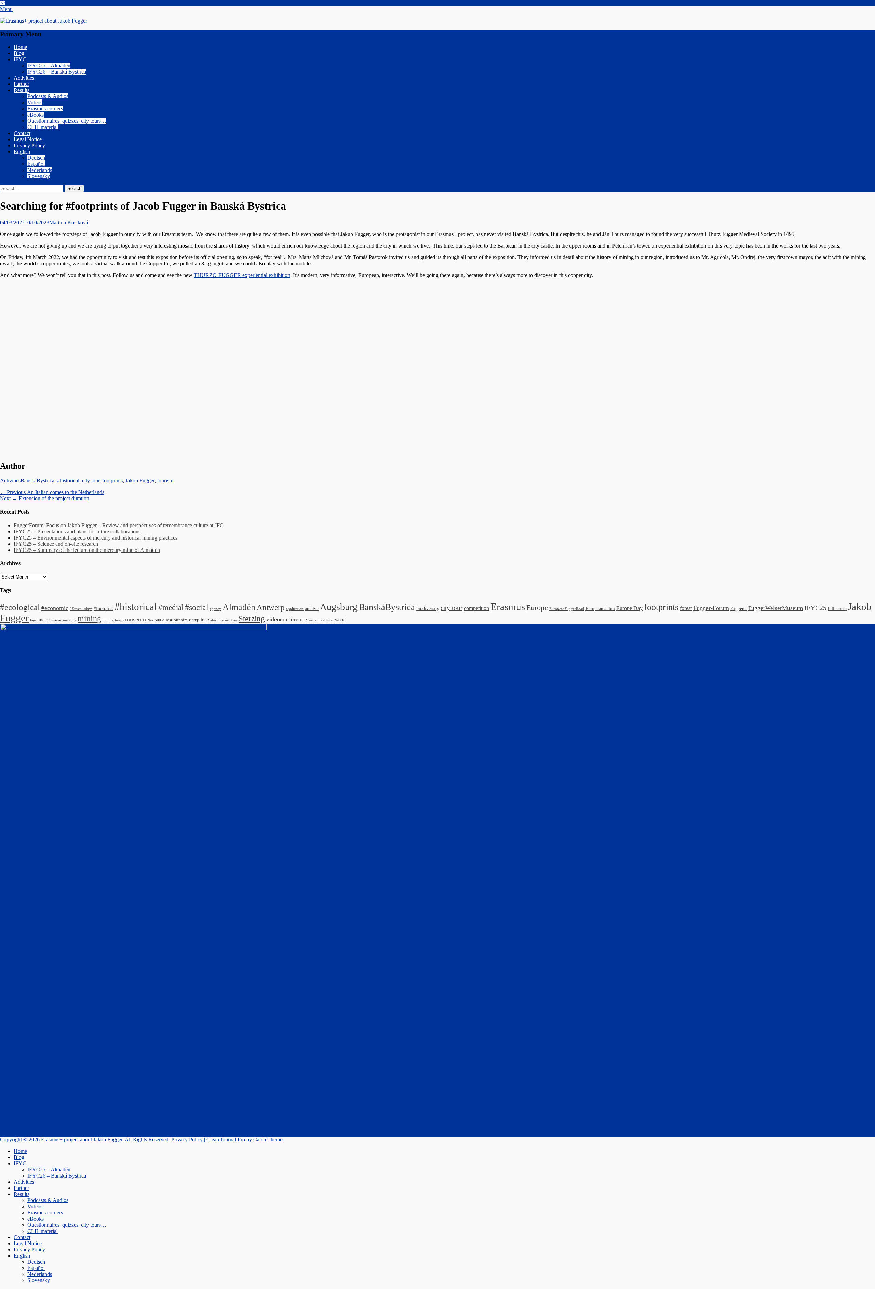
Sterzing (252, 618)
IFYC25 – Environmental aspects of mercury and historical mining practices (95, 538)
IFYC (20, 59)
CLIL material (42, 127)
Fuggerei (738, 608)
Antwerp (271, 607)
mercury (69, 620)
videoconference (286, 619)
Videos (34, 102)
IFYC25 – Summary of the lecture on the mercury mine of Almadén (87, 550)
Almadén (239, 607)
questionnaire (175, 619)
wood (340, 619)
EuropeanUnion (600, 608)
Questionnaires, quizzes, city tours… (66, 121)
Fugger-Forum (711, 607)
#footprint (103, 608)
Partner (21, 84)
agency (215, 609)
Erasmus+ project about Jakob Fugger (81, 1139)
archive (312, 608)
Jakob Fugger (139, 480)
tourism (165, 480)
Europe (537, 607)
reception (198, 619)
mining (89, 618)
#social (196, 607)
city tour (90, 480)
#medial (171, 607)
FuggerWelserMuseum (775, 608)
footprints (112, 480)
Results (21, 90)
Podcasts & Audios (47, 96)
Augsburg (339, 606)
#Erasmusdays (81, 609)
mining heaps (113, 620)
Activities (24, 78)
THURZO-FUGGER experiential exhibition (242, 275)
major (44, 619)
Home (20, 47)
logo (33, 620)
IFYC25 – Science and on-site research (56, 544)
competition (476, 608)
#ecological (20, 607)
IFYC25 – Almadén (48, 65)
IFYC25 (815, 607)
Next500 (154, 620)
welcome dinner (321, 620)
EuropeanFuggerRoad (566, 609)
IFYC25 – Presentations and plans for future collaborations (77, 531)
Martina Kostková (68, 222)
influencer (837, 608)
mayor (56, 620)
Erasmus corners (45, 108)
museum (135, 619)
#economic (54, 607)
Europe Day (629, 608)
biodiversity (427, 608)
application (295, 609)
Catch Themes (268, 1139)
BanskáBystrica (37, 480)
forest (686, 608)
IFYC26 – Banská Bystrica (56, 72)
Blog (19, 53)
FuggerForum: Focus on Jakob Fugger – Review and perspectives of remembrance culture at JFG (119, 525)
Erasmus (507, 606)
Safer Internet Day (222, 620)
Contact (22, 133)
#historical (68, 480)
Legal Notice (28, 139)
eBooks (35, 115)
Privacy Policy (29, 145)
